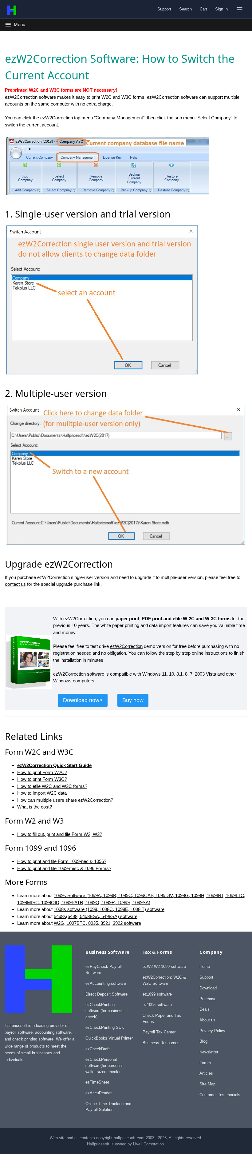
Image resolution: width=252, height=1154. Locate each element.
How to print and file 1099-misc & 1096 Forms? (64, 868)
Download (208, 988)
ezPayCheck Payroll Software (103, 969)
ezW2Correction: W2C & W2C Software (164, 980)
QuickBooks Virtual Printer (109, 1038)
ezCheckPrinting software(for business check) (104, 1010)
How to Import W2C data (42, 793)
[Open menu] (239, 9)
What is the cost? (34, 806)
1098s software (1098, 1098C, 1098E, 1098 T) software (109, 909)
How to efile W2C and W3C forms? (52, 786)
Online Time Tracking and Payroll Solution (108, 1106)
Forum (205, 1062)
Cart (203, 9)
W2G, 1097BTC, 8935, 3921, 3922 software (97, 923)
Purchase (207, 998)
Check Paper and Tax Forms (162, 1018)
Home (204, 966)
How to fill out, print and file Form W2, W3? (59, 834)
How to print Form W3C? (42, 779)
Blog (203, 1041)
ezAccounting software (105, 983)
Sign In (221, 9)
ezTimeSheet (97, 1082)
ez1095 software (157, 1004)
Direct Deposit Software (106, 994)
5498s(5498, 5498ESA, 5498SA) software (95, 916)
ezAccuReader (98, 1093)
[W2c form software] (29, 686)
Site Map (207, 1084)
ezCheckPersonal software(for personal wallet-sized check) (104, 1065)
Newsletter (208, 1052)
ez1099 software (157, 994)
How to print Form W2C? (42, 772)
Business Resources (161, 1042)
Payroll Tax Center (159, 1032)
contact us (15, 584)
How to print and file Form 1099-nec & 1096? (61, 861)
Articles (206, 1073)
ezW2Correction (126, 646)
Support (164, 9)
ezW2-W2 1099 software (164, 966)
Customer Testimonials (219, 1094)
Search (185, 9)
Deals (204, 1009)
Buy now (133, 700)
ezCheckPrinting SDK (104, 1027)
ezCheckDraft (97, 1049)
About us (207, 1020)
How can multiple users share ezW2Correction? (65, 800)
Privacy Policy (212, 1030)
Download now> (83, 700)
